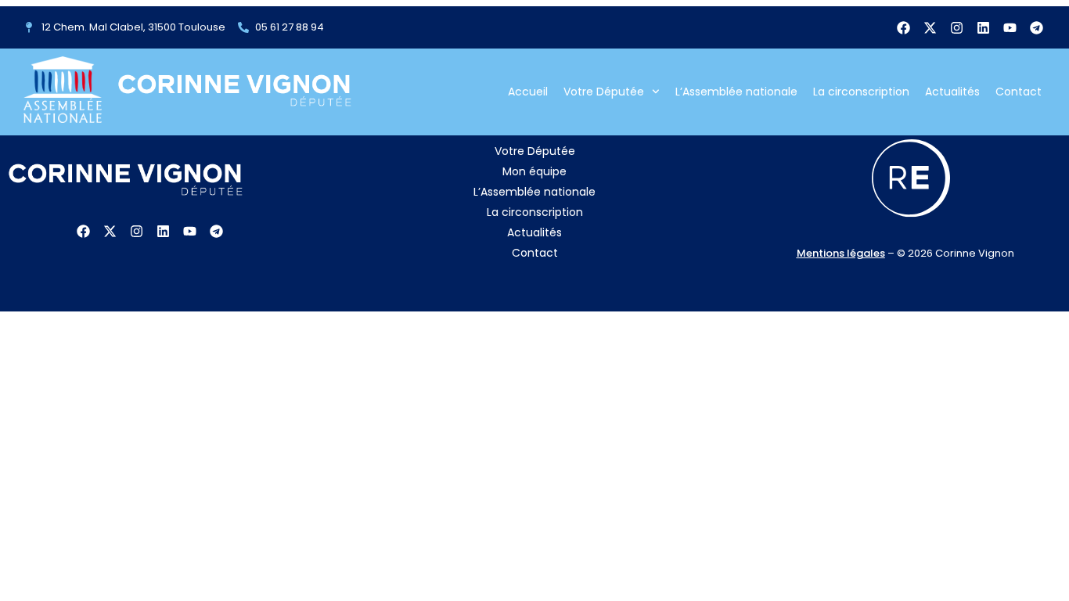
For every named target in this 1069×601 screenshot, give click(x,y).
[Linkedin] (983, 27)
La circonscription (861, 91)
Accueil (528, 91)
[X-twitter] (929, 27)
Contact (1018, 91)
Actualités (952, 91)
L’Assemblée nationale (736, 91)
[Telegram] (1036, 27)
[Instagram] (956, 27)
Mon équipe (534, 171)
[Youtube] (1009, 27)
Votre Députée (603, 91)
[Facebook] (903, 27)
